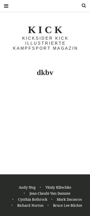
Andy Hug (27, 187)
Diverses (11, 107)
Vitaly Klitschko (58, 187)
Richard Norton (30, 205)
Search (82, 5)
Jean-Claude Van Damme (50, 193)
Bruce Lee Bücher (67, 205)
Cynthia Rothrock (32, 199)
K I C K (45, 29)
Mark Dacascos (69, 199)
